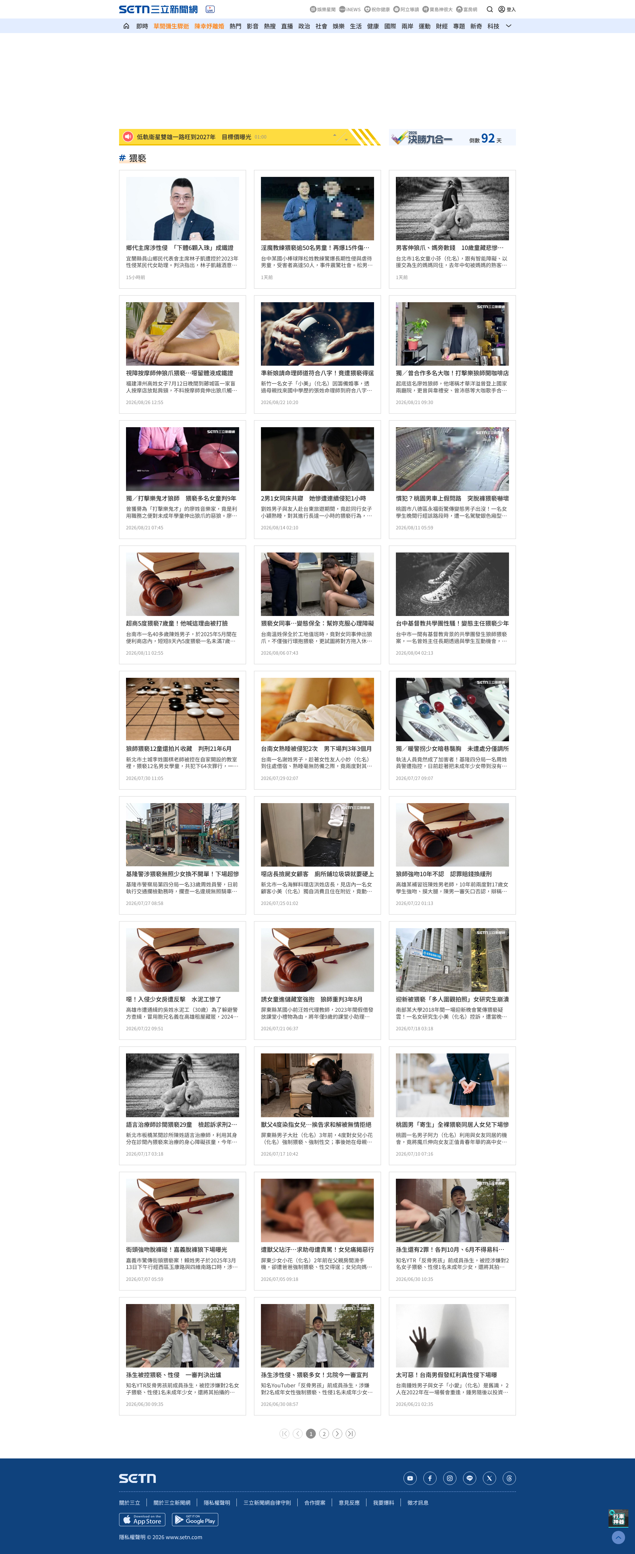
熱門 (235, 25)
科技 (493, 25)
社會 (321, 25)
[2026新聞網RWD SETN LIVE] (210, 9)
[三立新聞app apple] (142, 1519)
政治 (304, 25)
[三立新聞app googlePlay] (195, 1519)
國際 (390, 25)
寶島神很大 (441, 9)
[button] (490, 9)
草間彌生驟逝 (171, 25)
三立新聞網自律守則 (267, 1502)
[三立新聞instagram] (450, 1478)
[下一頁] (337, 1434)
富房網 (470, 9)
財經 (442, 25)
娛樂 (339, 25)
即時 (142, 25)
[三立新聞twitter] (489, 1478)
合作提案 (314, 1502)
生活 (356, 25)
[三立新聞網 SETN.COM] (126, 26)
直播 (287, 25)
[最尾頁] (351, 1434)
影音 (253, 25)
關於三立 (129, 1502)
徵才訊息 (418, 1502)
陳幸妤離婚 (209, 25)
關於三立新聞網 (171, 1502)
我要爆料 (383, 1502)
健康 (373, 25)
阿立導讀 (410, 9)
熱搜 (270, 25)
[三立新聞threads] (509, 1478)
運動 (425, 25)
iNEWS (353, 9)
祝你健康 (380, 9)
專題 (459, 25)
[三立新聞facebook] (430, 1478)
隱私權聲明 (217, 1502)
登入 (511, 9)
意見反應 (349, 1502)
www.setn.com (184, 1537)
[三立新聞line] (469, 1478)
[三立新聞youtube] (410, 1478)
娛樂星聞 (326, 9)
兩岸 (407, 25)
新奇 (476, 25)
